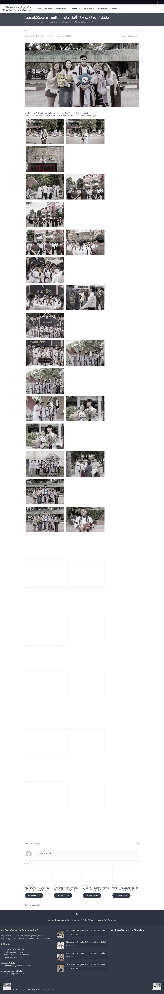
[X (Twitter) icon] (157, 2)
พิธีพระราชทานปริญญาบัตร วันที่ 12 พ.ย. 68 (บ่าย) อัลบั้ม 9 (37, 889)
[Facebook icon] (155, 2)
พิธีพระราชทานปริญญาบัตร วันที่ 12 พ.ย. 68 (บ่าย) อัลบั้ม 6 (125, 889)
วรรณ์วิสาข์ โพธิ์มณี (44, 36)
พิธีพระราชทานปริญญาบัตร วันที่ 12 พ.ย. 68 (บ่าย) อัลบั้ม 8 (67, 889)
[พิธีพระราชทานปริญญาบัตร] (17, 8)
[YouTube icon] (160, 2)
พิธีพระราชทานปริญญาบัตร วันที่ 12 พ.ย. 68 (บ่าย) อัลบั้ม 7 (96, 889)
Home (26, 22)
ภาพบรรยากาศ (38, 22)
